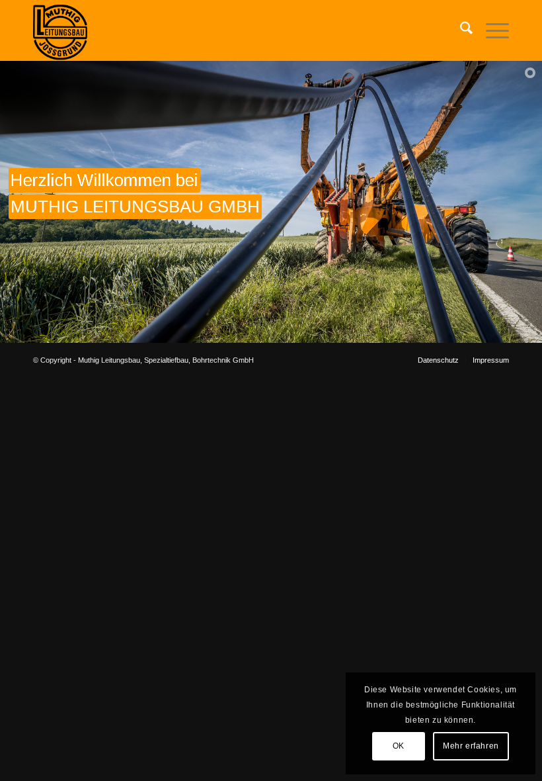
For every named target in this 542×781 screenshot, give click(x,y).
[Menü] (491, 30)
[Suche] (460, 30)
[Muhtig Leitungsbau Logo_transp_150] (60, 30)
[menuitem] (460, 30)
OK (399, 746)
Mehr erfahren (471, 746)
